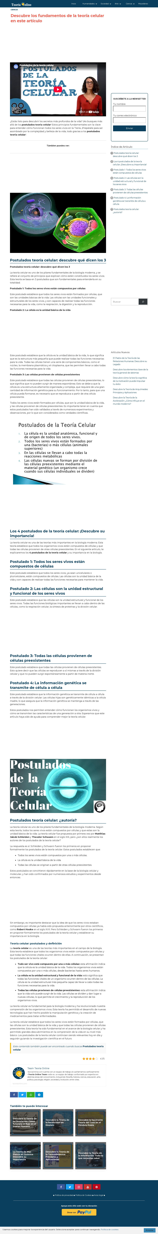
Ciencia (129, 4)
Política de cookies (109, 1229)
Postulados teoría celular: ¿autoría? (126, 211)
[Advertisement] (58, 43)
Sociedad (105, 4)
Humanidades (88, 4)
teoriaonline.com (20, 1083)
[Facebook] (61, 1187)
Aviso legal (98, 1195)
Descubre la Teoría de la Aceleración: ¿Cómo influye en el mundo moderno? (129, 400)
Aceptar (150, 1230)
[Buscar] (143, 302)
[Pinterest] (96, 1187)
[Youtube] (88, 1187)
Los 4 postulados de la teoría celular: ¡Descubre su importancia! (129, 163)
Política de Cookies (83, 1195)
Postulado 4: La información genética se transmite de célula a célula (129, 201)
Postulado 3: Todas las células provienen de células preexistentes (130, 191)
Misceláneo (143, 4)
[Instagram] (79, 1187)
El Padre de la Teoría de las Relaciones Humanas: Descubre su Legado (130, 361)
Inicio (73, 4)
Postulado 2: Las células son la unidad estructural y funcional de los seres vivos (129, 181)
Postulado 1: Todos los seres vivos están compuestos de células (129, 171)
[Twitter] (70, 1187)
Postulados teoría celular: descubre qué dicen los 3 (126, 154)
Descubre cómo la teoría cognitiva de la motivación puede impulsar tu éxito (130, 381)
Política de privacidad (64, 1195)
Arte (116, 4)
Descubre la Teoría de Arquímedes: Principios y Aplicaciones (130, 391)
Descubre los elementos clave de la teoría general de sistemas (130, 371)
